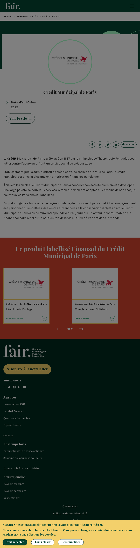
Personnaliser (70, 542)
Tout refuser (43, 542)
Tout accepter (15, 542)
